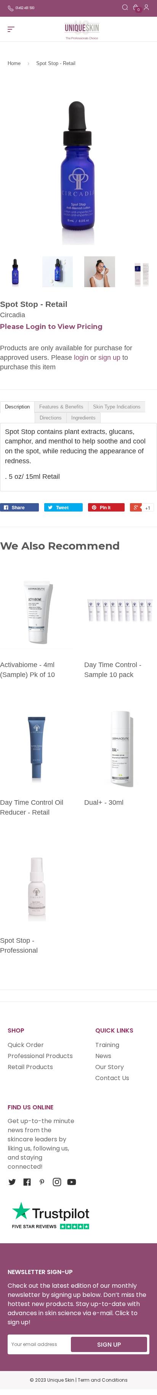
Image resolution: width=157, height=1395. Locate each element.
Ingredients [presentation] (83, 418)
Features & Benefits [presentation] (61, 407)
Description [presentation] (17, 407)
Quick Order (26, 1045)
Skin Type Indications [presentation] (117, 407)
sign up (109, 357)
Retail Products (30, 1067)
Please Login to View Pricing (51, 326)
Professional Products (40, 1056)
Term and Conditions (103, 1380)
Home (14, 63)
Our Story (109, 1067)
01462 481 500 (25, 8)
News (103, 1056)
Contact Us (112, 1078)
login (81, 357)
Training (107, 1045)
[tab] (17, 407)
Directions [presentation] (51, 418)
